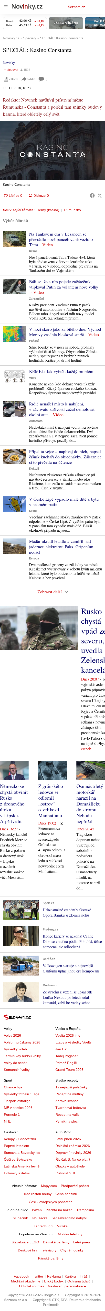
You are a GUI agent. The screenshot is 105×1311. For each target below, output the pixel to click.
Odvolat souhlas (31, 1286)
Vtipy (32, 378)
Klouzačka (40, 1218)
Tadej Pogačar (66, 1056)
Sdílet (31, 79)
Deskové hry (27, 1250)
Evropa (34, 558)
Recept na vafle (67, 1114)
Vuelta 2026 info (67, 1035)
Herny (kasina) (48, 210)
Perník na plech (67, 1121)
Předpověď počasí (75, 1186)
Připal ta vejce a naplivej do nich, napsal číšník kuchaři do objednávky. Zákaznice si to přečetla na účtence (65, 456)
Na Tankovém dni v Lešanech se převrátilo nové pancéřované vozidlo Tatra (61, 239)
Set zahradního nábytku (70, 1218)
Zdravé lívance (66, 1101)
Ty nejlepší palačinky (71, 1087)
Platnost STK (65, 1173)
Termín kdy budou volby (22, 1056)
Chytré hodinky (72, 1250)
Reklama (54, 1276)
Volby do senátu (16, 1063)
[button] (52, 150)
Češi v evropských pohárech (51, 1202)
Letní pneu (81, 1242)
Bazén (37, 1210)
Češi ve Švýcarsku (18, 1159)
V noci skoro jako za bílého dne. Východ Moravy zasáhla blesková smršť (65, 331)
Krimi (33, 251)
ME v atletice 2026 (18, 1108)
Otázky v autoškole (70, 1166)
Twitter (38, 1276)
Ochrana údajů (78, 1281)
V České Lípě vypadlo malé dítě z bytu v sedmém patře (64, 501)
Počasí (34, 341)
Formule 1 (12, 1114)
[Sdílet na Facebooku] (92, 195)
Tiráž (83, 1276)
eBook (13, 79)
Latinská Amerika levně (22, 1166)
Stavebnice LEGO (25, 1242)
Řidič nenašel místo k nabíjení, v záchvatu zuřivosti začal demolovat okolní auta (61, 409)
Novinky (9, 62)
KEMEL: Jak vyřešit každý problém (61, 371)
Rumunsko (72, 210)
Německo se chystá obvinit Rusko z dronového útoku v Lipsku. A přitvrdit (14, 804)
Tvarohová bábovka (70, 1108)
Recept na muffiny (69, 1094)
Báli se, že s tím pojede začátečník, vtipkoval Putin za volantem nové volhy (63, 284)
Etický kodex (53, 1281)
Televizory (48, 1250)
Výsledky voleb (15, 1049)
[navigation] (6, 7)
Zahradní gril (43, 1226)
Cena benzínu (66, 1194)
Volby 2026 (12, 1035)
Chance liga (13, 1087)
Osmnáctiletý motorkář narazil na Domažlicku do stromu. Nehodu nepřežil (89, 804)
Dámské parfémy (56, 1242)
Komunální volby (17, 1070)
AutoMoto (35, 421)
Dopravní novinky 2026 (73, 1153)
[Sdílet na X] (99, 195)
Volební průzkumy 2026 (22, 1042)
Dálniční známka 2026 (72, 1146)
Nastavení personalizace (67, 1286)
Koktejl (34, 468)
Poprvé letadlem (16, 1146)
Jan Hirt (61, 1049)
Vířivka (62, 1226)
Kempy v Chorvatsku (20, 1139)
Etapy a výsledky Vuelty (73, 1042)
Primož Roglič (66, 1063)
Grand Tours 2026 (69, 1070)
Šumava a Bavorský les (22, 1153)
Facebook (21, 1276)
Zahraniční (36, 298)
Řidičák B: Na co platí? (72, 1159)
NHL (7, 1121)
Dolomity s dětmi (17, 1173)
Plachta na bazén (59, 1210)
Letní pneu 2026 (68, 1139)
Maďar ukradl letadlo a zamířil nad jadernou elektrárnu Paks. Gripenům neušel (61, 546)
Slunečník (20, 1218)
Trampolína (85, 1210)
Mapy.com (49, 1186)
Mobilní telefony (70, 1234)
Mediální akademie (25, 1281)
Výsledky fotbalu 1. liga (21, 1094)
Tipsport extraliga (17, 1101)
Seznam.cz (76, 7)
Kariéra (70, 1276)
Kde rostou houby (38, 1194)
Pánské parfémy (50, 1258)
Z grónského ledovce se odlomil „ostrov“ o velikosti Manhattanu (50, 801)
